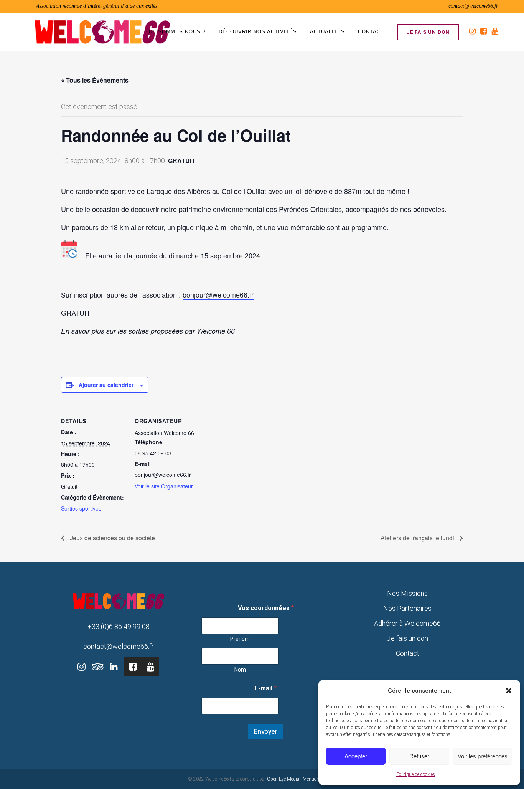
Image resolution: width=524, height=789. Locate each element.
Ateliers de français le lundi (418, 537)
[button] (508, 691)
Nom (240, 670)
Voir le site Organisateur (164, 486)
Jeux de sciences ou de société (111, 537)
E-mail (266, 688)
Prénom (240, 639)
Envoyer (265, 731)
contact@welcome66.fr (473, 6)
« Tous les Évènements (95, 80)
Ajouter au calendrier (106, 385)
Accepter (355, 756)
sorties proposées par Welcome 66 (182, 331)
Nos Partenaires (407, 608)
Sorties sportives (81, 508)
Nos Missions (407, 593)
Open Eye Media (283, 779)
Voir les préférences (483, 756)
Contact (407, 653)
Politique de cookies (415, 774)
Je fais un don (428, 32)
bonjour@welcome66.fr (218, 294)
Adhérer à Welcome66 (407, 623)
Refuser (419, 756)
